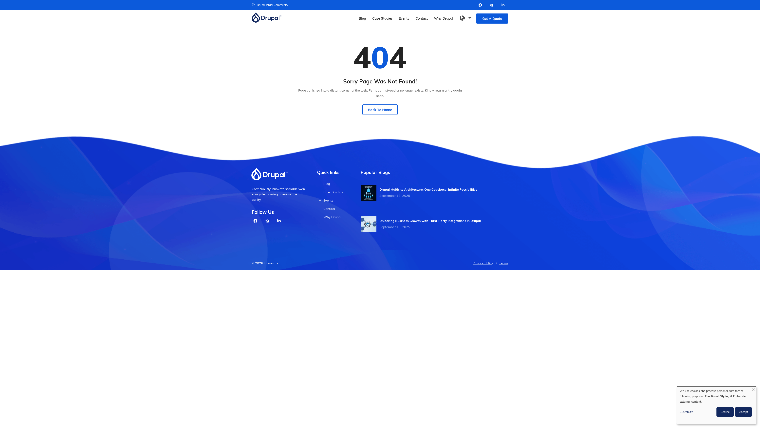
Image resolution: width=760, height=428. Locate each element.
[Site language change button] (466, 18)
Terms (503, 263)
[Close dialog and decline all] (753, 388)
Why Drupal (443, 18)
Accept (743, 412)
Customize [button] (686, 412)
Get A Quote (492, 18)
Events (404, 18)
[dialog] (716, 405)
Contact (421, 18)
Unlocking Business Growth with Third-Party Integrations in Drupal (430, 221)
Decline (725, 412)
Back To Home (380, 109)
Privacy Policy (483, 263)
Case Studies (382, 18)
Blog (362, 18)
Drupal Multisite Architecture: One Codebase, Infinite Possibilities (428, 189)
